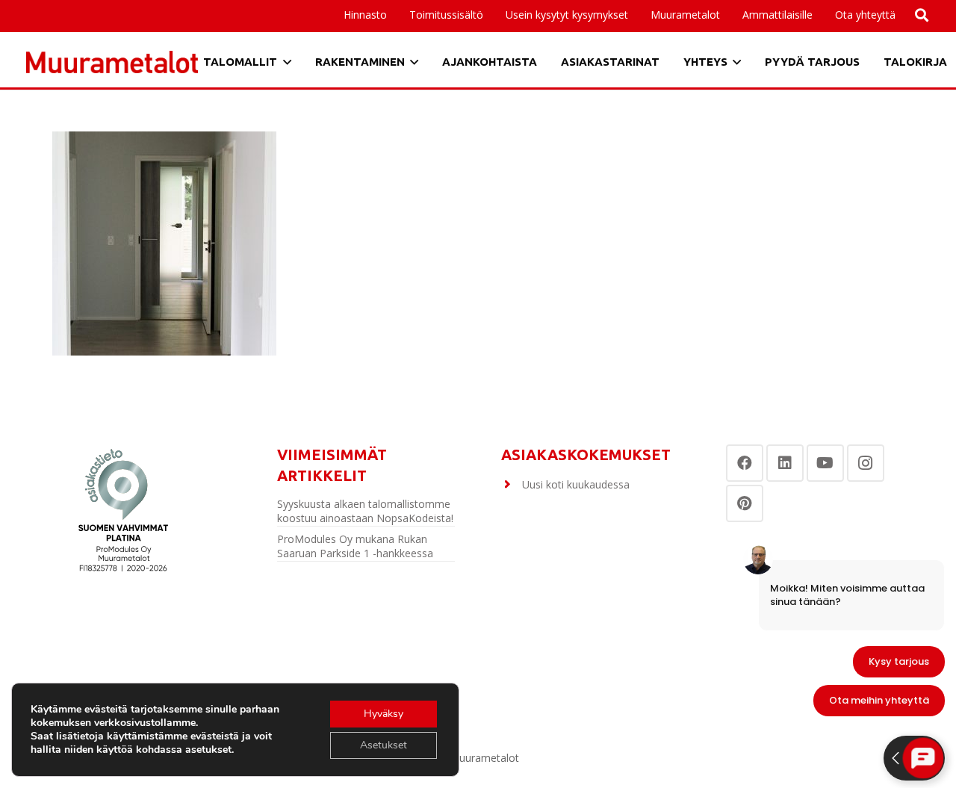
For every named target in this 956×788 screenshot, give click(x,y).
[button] (819, 15)
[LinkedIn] (785, 463)
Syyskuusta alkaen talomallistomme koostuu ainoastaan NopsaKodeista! (365, 511)
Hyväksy (383, 714)
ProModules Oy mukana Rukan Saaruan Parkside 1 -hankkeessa (355, 546)
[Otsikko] (112, 62)
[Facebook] (744, 463)
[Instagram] (865, 463)
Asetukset (383, 745)
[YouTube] (825, 463)
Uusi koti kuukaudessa (576, 484)
